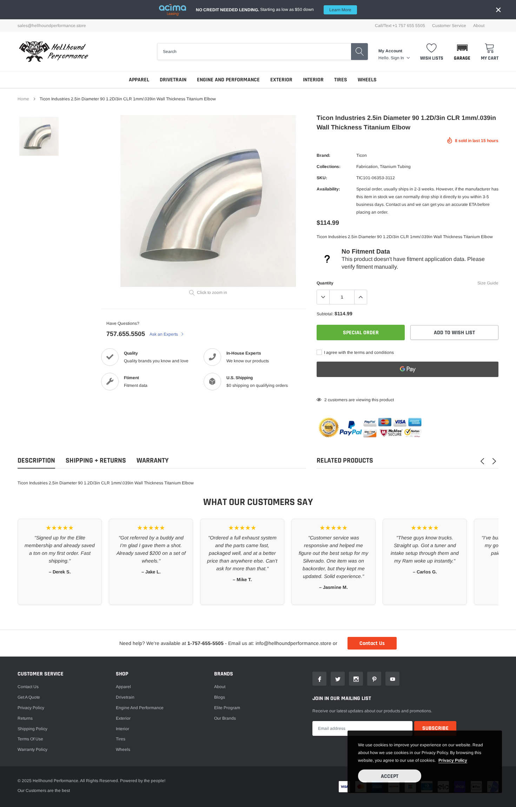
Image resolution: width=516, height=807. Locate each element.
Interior (313, 79)
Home (23, 98)
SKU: (322, 177)
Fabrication (367, 166)
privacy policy (452, 760)
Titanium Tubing (395, 166)
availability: (328, 189)
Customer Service (449, 25)
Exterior (281, 79)
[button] (462, 51)
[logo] (54, 52)
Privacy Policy (31, 707)
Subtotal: (325, 313)
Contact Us (372, 643)
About (478, 25)
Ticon (361, 155)
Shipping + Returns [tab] (96, 460)
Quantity (325, 283)
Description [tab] (36, 460)
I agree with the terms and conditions (358, 352)
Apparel (139, 79)
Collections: (328, 166)
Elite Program (227, 707)
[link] (39, 136)
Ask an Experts (164, 334)
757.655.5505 (125, 333)
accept (389, 776)
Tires (340, 79)
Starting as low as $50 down (273, 9)
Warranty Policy (32, 749)
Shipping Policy (32, 728)
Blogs (219, 697)
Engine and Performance (228, 79)
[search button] (359, 51)
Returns (25, 718)
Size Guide (487, 283)
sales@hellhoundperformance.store (52, 25)
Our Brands (225, 718)
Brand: (323, 155)
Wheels (367, 79)
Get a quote (29, 697)
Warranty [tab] (152, 460)
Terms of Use (30, 739)
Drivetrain (173, 79)
